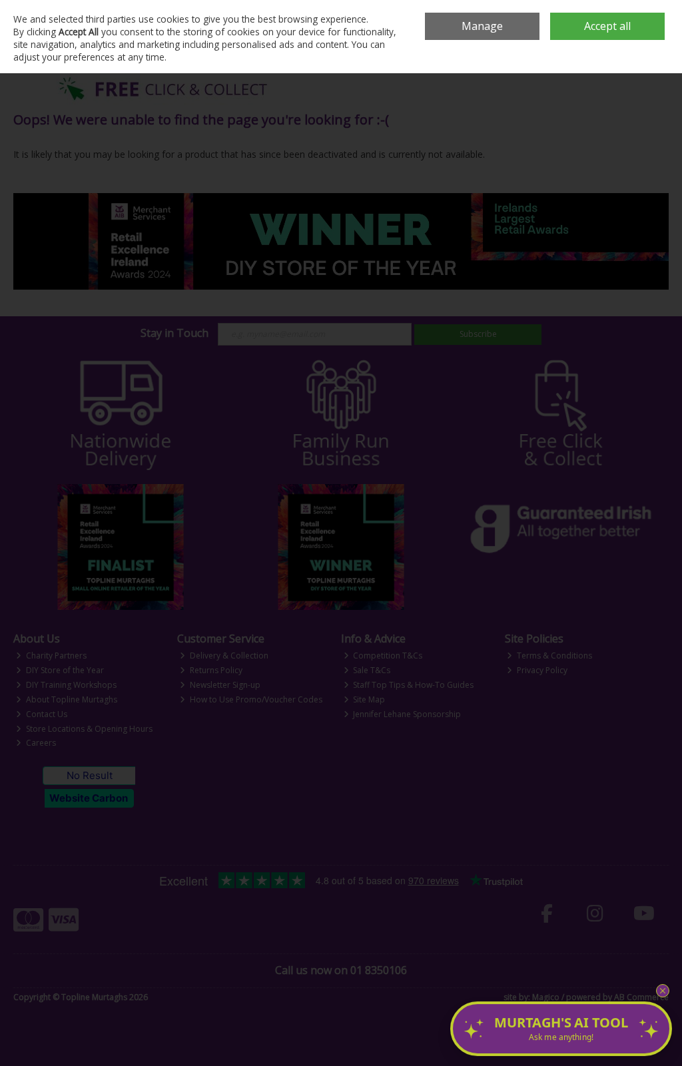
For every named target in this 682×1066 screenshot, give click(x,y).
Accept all (607, 26)
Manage (482, 26)
